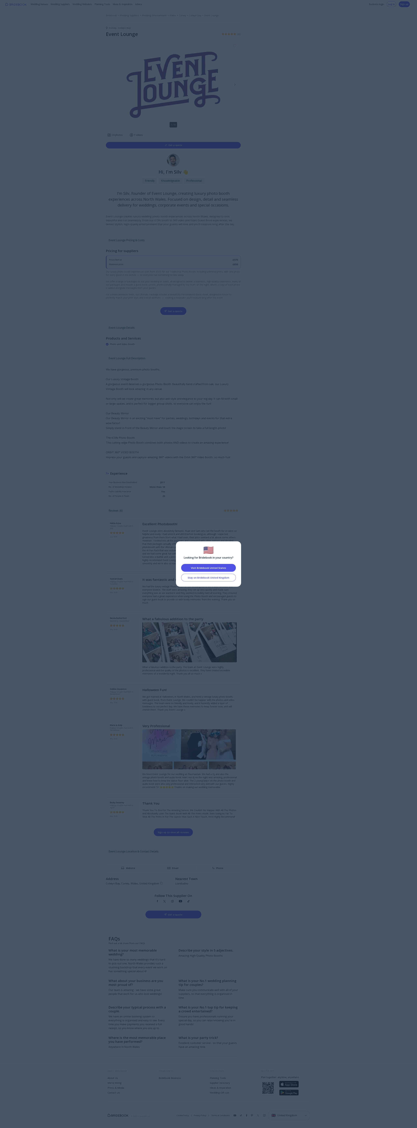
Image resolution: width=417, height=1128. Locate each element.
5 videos (138, 134)
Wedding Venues (39, 4)
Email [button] (175, 868)
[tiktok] (188, 901)
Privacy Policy (200, 1115)
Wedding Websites (82, 4)
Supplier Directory (220, 1082)
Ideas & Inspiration (123, 4)
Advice (138, 4)
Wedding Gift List (219, 1092)
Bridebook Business (170, 1078)
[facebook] (157, 901)
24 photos (117, 134)
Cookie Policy (182, 1115)
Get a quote (175, 145)
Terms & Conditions (220, 1115)
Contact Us (114, 1092)
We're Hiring (115, 1082)
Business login (376, 4)
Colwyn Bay (124, 27)
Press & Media (116, 1087)
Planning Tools (102, 4)
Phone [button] (219, 868)
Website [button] (130, 868)
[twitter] (164, 901)
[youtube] (180, 901)
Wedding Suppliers (60, 4)
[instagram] (172, 901)
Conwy (113, 27)
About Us (113, 1078)
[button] (234, 84)
